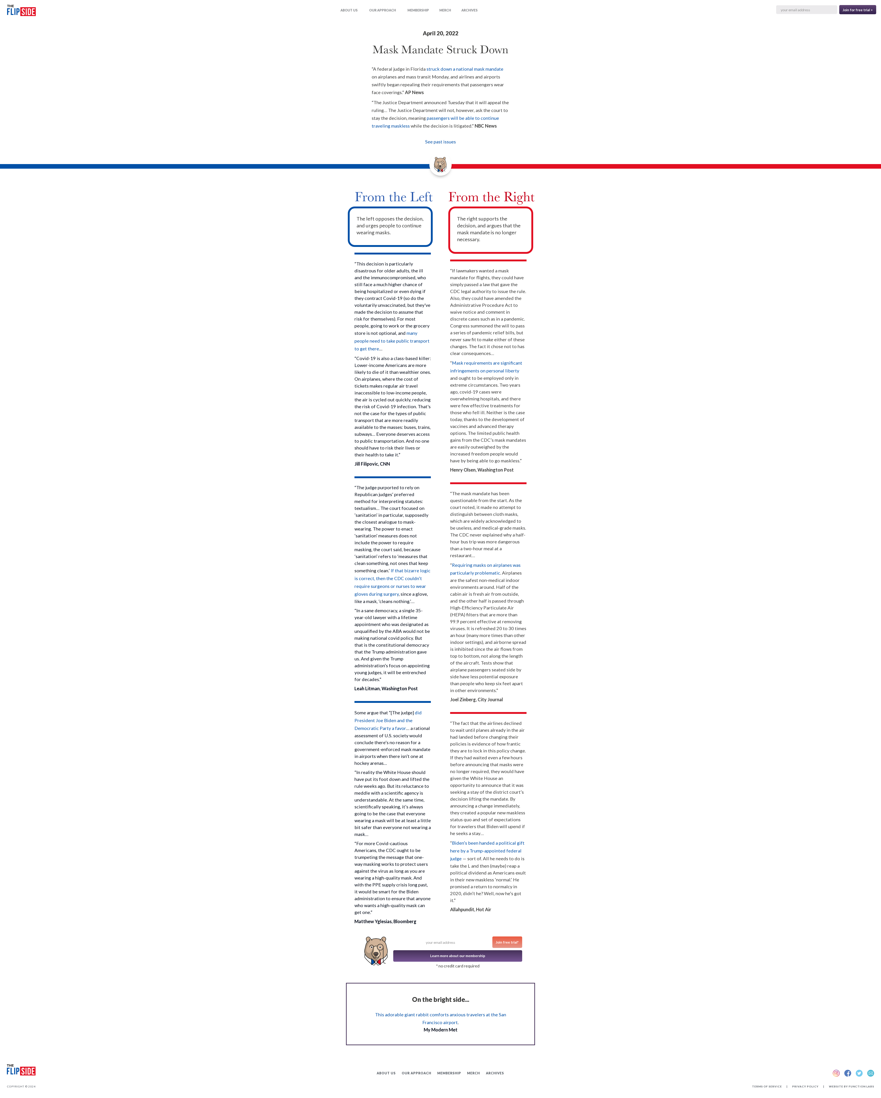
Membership (418, 10)
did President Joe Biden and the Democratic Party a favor (388, 720)
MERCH (445, 10)
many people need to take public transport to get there (391, 340)
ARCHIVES (469, 10)
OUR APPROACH (382, 10)
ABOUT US (349, 10)
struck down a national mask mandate (465, 69)
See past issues (440, 141)
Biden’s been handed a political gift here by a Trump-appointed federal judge (487, 850)
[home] (21, 11)
